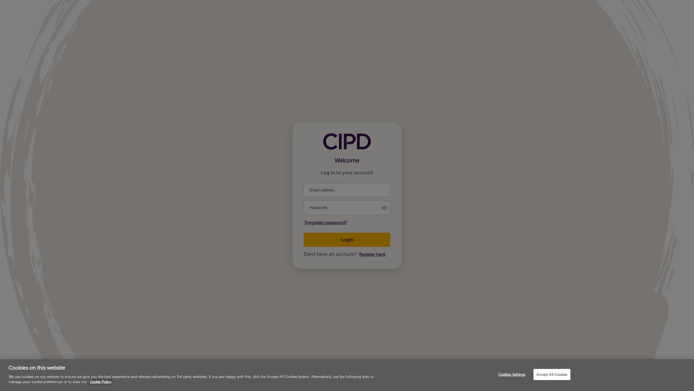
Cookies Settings (511, 374)
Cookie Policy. (100, 382)
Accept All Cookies (551, 374)
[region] (347, 375)
